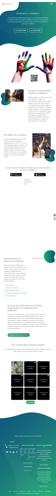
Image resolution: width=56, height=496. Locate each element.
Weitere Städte (27, 463)
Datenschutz (47, 491)
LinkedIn (14, 452)
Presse (34, 491)
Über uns (15, 491)
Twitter (7, 452)
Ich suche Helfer (35, 30)
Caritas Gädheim (10, 296)
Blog (10, 491)
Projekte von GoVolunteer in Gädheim (16, 293)
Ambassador (22, 491)
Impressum (40, 491)
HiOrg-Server (28, 470)
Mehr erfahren (44, 464)
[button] (17, 367)
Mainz (25, 453)
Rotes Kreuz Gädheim (12, 288)
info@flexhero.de (13, 447)
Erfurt (25, 449)
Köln (25, 451)
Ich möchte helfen (21, 30)
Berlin (21, 449)
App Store (40, 174)
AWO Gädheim (10, 285)
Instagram (10, 452)
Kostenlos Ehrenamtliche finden (18, 335)
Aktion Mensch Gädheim (12, 290)
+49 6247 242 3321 (13, 445)
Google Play (16, 174)
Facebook (17, 452)
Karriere (29, 491)
